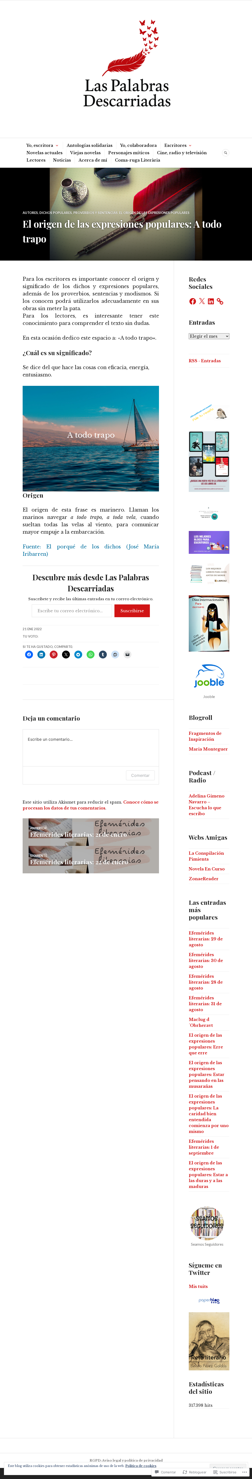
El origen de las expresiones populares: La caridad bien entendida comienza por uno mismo (209, 1114)
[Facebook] (193, 301)
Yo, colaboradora (138, 145)
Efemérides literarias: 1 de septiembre (204, 1147)
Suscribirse (132, 610)
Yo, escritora (39, 145)
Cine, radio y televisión (182, 152)
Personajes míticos (128, 152)
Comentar (140, 775)
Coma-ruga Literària (137, 160)
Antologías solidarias (89, 145)
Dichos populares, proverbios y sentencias (78, 213)
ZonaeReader (204, 878)
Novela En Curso (207, 868)
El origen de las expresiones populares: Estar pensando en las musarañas (206, 1074)
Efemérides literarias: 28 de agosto (206, 982)
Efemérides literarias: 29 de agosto (206, 939)
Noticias (62, 160)
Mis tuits (198, 1286)
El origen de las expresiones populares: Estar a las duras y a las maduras (208, 1174)
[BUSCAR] (225, 152)
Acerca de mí (93, 160)
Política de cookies (140, 1466)
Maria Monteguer (208, 749)
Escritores (175, 145)
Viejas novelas (85, 152)
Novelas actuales (45, 152)
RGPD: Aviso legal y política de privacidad (126, 1460)
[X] (202, 301)
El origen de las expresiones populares (154, 213)
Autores (30, 213)
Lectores (36, 160)
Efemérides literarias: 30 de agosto (206, 960)
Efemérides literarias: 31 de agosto (205, 1003)
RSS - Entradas (205, 360)
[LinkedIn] (211, 301)
